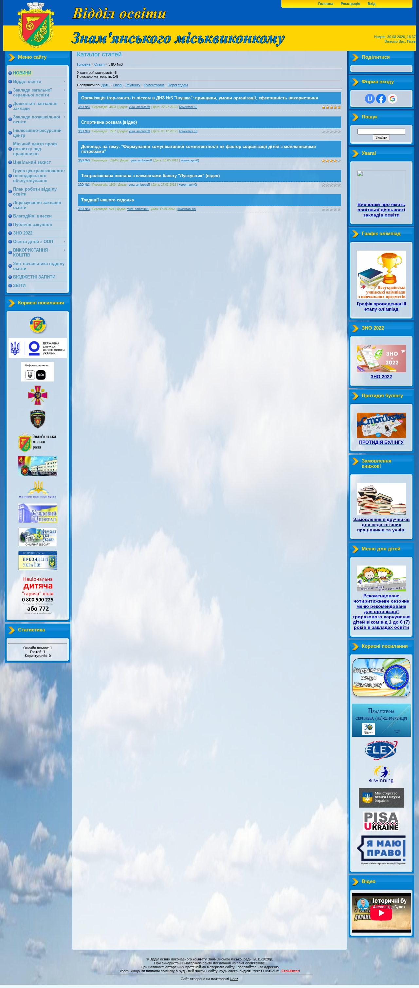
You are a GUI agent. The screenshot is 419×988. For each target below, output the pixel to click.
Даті (104, 85)
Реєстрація (350, 4)
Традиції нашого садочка (107, 199)
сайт (240, 963)
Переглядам (178, 85)
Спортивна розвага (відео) (109, 122)
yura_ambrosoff (139, 107)
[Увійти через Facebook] (381, 99)
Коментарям (154, 85)
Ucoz (234, 979)
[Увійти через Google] (392, 98)
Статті (99, 64)
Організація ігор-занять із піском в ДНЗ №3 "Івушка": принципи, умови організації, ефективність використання (199, 97)
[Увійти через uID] (370, 99)
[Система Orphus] (209, 976)
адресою (271, 967)
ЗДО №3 (84, 107)
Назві (117, 85)
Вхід (371, 4)
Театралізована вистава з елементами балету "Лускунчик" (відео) (150, 175)
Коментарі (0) (188, 107)
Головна (325, 4)
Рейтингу (132, 85)
